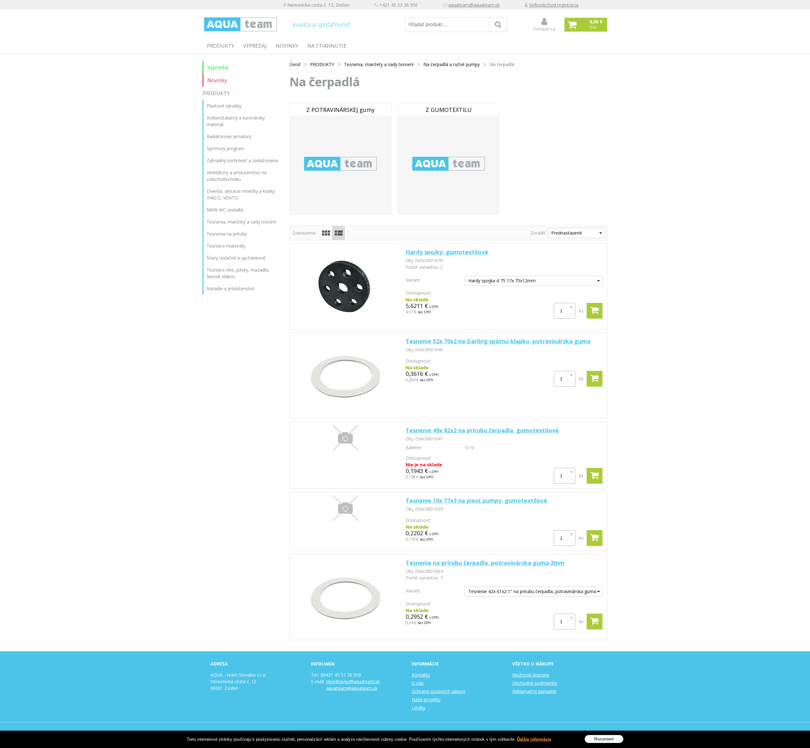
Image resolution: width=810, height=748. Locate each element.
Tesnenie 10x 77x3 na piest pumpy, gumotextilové (476, 500)
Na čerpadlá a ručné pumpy (451, 64)
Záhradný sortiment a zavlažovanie (242, 160)
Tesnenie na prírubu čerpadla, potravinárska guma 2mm (485, 563)
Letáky (418, 708)
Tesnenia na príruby (227, 234)
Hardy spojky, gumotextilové (447, 252)
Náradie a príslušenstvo (231, 288)
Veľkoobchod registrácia (553, 5)
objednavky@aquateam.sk (353, 681)
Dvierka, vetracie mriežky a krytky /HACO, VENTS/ (241, 194)
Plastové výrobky (224, 106)
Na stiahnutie (326, 45)
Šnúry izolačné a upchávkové (236, 258)
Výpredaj (255, 45)
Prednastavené (566, 233)
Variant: (413, 280)
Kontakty (421, 675)
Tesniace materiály (226, 246)
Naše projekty (426, 699)
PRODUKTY (220, 45)
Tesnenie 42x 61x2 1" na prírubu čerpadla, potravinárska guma (532, 591)
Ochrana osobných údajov (438, 691)
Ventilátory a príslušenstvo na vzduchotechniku (237, 175)
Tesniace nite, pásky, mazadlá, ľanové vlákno (238, 273)
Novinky (287, 45)
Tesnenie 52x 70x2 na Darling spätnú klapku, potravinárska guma (498, 341)
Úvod (295, 64)
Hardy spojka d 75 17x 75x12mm (502, 281)
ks (581, 311)
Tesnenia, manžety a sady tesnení (379, 64)
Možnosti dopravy (530, 675)
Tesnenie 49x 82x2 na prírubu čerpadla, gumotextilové (482, 430)
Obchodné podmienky (534, 683)
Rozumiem (604, 738)
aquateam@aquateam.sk (474, 5)
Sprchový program (225, 148)
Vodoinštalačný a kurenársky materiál (236, 121)
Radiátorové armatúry (229, 136)
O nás (418, 683)
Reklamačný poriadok (534, 691)
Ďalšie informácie (534, 739)
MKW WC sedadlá (225, 210)
